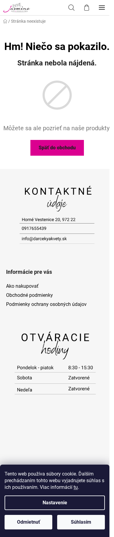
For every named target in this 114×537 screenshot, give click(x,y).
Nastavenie (55, 503)
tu (76, 487)
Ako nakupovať (22, 286)
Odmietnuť (28, 522)
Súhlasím (81, 522)
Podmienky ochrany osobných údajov (46, 304)
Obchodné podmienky (29, 295)
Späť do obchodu (57, 148)
